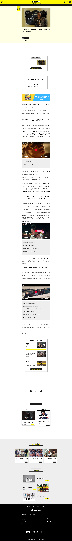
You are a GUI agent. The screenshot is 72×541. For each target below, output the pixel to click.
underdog (28, 361)
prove (27, 343)
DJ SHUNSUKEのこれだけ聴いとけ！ (26, 526)
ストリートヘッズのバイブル (25, 516)
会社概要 (37, 536)
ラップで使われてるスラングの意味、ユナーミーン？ (28, 514)
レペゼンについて (48, 518)
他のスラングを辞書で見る (36, 68)
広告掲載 (25, 536)
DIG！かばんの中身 (23, 521)
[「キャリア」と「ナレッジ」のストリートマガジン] (36, 2)
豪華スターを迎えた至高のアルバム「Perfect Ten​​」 (36, 86)
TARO (26, 40)
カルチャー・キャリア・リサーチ (25, 523)
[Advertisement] (36, 49)
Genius (27, 331)
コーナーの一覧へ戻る (36, 403)
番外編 (27, 352)
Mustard (24, 396)
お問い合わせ (31, 536)
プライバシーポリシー (45, 536)
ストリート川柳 (23, 519)
